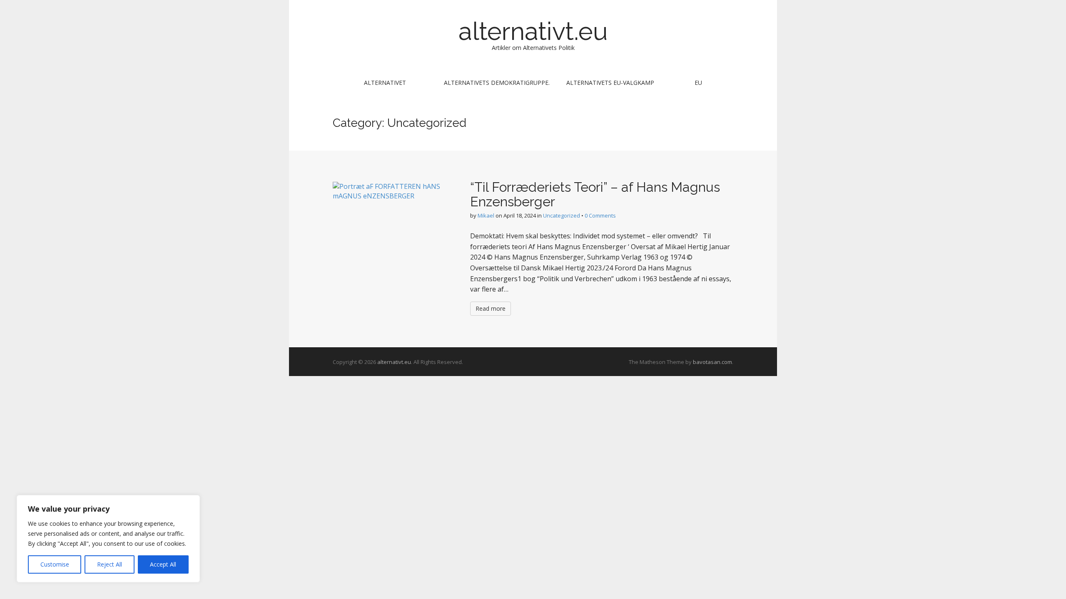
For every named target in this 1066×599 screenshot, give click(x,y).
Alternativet (385, 83)
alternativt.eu (533, 31)
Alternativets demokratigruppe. (497, 83)
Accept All (163, 564)
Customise (54, 564)
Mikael (486, 215)
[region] (108, 538)
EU (698, 83)
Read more (491, 308)
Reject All (109, 564)
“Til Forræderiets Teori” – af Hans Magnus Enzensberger (595, 194)
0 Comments (600, 215)
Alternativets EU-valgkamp (610, 83)
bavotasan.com (712, 362)
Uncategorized (561, 215)
